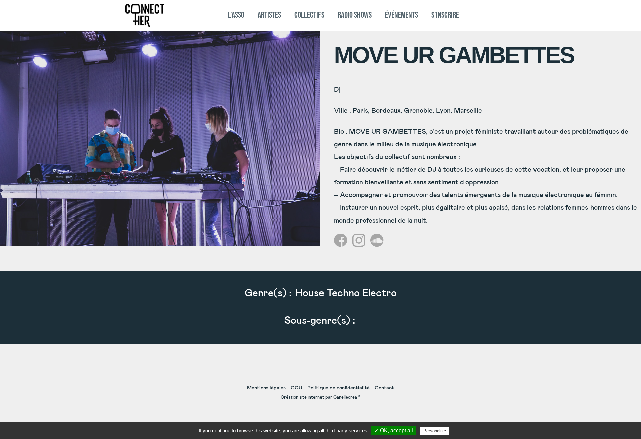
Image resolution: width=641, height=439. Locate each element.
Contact (384, 387)
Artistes (269, 15)
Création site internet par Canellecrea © (320, 397)
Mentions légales (266, 387)
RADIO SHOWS (355, 15)
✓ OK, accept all (393, 430)
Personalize (434, 430)
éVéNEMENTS (401, 15)
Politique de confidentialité (338, 387)
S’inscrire (445, 15)
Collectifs (309, 15)
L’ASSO (236, 15)
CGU (296, 387)
